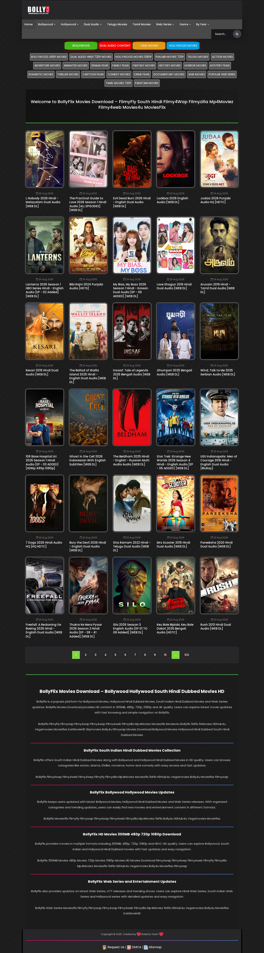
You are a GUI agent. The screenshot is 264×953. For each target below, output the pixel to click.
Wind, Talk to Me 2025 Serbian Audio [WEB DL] (217, 372)
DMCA (136, 947)
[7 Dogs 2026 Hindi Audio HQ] (44, 503)
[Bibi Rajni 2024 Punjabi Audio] (88, 245)
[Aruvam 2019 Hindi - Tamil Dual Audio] (219, 245)
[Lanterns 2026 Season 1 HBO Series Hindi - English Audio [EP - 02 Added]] (44, 245)
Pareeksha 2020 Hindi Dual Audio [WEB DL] (216, 544)
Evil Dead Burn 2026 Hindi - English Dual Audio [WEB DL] (132, 202)
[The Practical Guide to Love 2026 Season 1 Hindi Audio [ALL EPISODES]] (88, 159)
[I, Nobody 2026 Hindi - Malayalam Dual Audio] (44, 159)
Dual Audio (91, 24)
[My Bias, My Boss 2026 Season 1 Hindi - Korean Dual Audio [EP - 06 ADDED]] (132, 245)
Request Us (115, 947)
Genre (184, 24)
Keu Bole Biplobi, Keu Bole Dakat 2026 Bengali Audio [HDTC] (175, 629)
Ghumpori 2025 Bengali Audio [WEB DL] (174, 372)
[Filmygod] (38, 10)
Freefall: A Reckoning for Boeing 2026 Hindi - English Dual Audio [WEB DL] (44, 630)
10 (165, 655)
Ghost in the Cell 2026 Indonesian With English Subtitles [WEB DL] (87, 460)
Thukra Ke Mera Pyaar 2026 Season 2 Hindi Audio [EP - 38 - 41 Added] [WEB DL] (85, 630)
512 (187, 655)
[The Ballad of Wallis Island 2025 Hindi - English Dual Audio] (88, 331)
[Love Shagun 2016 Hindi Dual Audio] (175, 245)
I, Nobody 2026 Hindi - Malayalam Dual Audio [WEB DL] (43, 202)
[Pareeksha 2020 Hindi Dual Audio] (219, 503)
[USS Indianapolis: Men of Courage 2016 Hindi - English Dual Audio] (219, 417)
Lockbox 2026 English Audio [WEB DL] (172, 200)
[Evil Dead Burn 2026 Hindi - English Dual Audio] (132, 159)
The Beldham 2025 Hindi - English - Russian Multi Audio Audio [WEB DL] (131, 460)
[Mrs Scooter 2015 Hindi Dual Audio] (175, 503)
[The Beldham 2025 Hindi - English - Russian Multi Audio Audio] (132, 417)
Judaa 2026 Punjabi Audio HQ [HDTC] (215, 200)
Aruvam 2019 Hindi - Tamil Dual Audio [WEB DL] (217, 288)
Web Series (164, 24)
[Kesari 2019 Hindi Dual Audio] (44, 331)
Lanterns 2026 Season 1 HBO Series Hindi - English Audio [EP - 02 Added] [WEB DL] (45, 290)
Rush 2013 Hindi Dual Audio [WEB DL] (215, 627)
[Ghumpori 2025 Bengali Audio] (175, 331)
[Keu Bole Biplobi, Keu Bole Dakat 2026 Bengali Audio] (175, 585)
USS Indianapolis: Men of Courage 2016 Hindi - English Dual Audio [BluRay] (218, 462)
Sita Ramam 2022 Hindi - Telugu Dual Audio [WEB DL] (132, 546)
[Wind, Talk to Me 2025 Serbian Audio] (219, 331)
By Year (201, 24)
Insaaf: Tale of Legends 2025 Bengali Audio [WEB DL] (131, 374)
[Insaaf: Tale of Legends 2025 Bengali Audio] (132, 331)
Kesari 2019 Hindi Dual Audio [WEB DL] (42, 372)
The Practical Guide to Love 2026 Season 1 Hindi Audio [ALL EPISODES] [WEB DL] (87, 204)
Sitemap (155, 947)
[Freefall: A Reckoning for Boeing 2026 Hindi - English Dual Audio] (44, 585)
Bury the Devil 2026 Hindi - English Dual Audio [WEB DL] (87, 546)
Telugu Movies (117, 24)
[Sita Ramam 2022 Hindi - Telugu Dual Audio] (132, 503)
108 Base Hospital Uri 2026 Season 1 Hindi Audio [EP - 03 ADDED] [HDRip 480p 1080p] (42, 462)
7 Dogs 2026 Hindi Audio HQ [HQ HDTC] (44, 544)
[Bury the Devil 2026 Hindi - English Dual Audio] (88, 503)
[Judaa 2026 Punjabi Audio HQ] (219, 159)
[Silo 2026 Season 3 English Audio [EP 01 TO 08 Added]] (132, 585)
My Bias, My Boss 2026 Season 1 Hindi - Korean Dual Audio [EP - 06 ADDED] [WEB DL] (130, 290)
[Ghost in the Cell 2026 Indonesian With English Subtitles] (88, 417)
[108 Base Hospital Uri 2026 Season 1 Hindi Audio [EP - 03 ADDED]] (44, 417)
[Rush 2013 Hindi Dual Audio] (219, 585)
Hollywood (68, 24)
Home (28, 24)
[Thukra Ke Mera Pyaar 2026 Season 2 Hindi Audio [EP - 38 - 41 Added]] (88, 585)
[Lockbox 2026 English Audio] (175, 159)
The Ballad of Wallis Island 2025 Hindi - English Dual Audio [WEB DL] (87, 376)
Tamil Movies (142, 24)
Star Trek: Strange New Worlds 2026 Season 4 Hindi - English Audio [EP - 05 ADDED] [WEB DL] (175, 462)
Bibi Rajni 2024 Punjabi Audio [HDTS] (86, 286)
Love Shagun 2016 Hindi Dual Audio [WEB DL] (174, 286)
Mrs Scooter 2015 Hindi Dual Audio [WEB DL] (173, 544)
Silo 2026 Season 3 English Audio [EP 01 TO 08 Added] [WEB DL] (130, 629)
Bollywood (45, 24)
